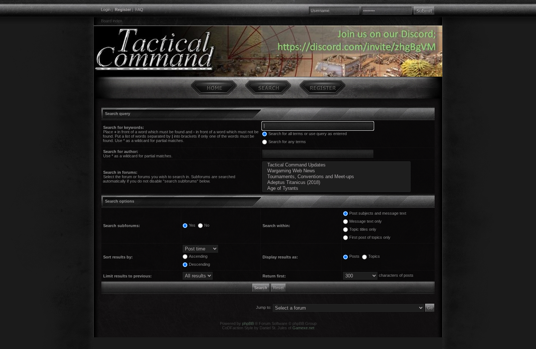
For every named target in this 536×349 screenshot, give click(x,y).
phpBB (248, 323)
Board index (111, 21)
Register (123, 9)
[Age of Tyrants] (336, 188)
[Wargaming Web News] (336, 171)
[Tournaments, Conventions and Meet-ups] (336, 177)
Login (105, 9)
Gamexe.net (303, 328)
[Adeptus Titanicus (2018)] (336, 182)
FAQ (139, 9)
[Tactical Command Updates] (336, 165)
